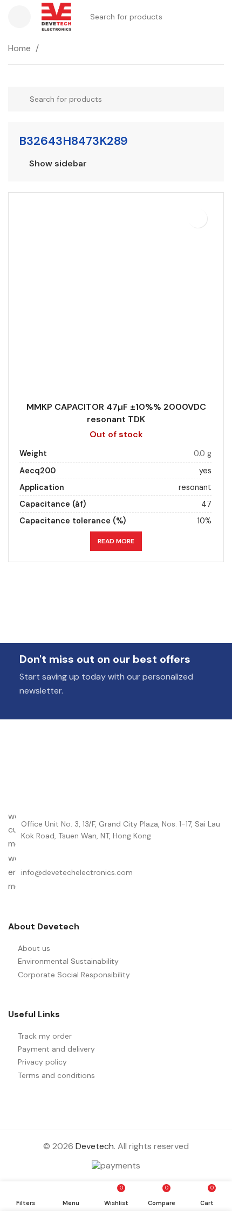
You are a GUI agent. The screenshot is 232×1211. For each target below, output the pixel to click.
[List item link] (116, 872)
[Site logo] (56, 16)
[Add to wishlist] (197, 218)
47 (206, 504)
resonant (195, 487)
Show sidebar (58, 164)
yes (205, 470)
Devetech (95, 1146)
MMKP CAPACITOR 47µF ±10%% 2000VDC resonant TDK (116, 412)
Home (20, 48)
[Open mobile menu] (19, 16)
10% (204, 521)
